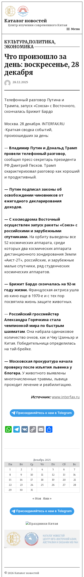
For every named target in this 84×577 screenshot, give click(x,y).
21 (74, 479)
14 (74, 474)
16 (21, 479)
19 (53, 479)
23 (21, 485)
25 (42, 485)
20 (64, 479)
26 (53, 485)
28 (74, 485)
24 (31, 485)
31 (32, 490)
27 (64, 485)
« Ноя (36, 498)
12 (53, 474)
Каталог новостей (25, 21)
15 (10, 479)
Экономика (19, 46)
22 (10, 485)
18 (42, 479)
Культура (16, 42)
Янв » (47, 498)
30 (21, 490)
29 (10, 490)
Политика (41, 42)
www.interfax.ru (66, 396)
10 (32, 474)
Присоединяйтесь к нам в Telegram (44, 413)
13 (64, 474)
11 (42, 474)
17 (32, 479)
